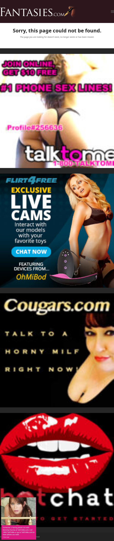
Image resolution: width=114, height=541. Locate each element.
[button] (112, 11)
